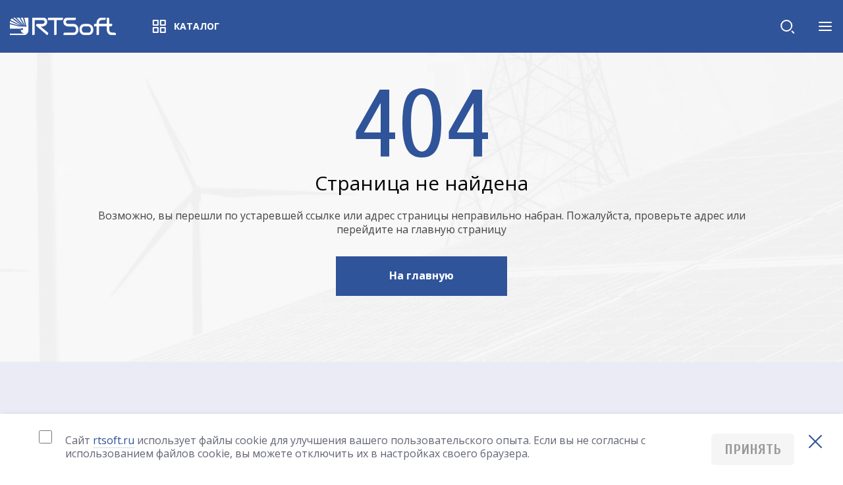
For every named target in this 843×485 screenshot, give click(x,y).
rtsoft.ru (113, 440)
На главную (421, 275)
